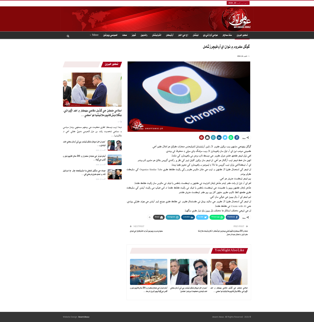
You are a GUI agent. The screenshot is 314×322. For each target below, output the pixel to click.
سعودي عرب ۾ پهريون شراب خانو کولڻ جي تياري (146, 231)
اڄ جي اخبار (183, 35)
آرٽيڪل (169, 35)
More (95, 35)
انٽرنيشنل (156, 35)
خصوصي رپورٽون (110, 35)
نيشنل (195, 35)
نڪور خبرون (242, 35)
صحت (124, 35)
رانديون (144, 35)
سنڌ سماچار (227, 35)
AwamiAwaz (83, 317)
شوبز (134, 35)
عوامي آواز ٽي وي (210, 35)
